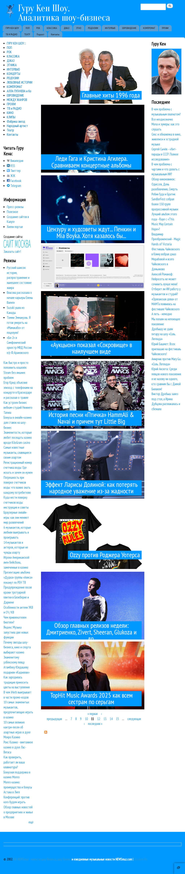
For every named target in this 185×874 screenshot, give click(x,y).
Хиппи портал (15, 227)
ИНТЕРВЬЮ (110, 28)
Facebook (15, 181)
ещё (31, 822)
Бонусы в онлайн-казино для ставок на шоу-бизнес (18, 422)
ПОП (28, 28)
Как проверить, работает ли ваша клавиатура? (14, 762)
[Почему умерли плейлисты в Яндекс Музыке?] (92, 287)
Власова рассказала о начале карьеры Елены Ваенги (20, 297)
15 (117, 719)
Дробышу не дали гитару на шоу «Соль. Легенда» (164, 334)
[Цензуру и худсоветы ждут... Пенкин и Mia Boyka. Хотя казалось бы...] (92, 243)
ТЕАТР (27, 34)
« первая (93, 714)
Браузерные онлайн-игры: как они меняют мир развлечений (16, 517)
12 (98, 719)
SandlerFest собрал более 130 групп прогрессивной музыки (165, 204)
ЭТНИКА (12, 65)
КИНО (10, 113)
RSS (12, 166)
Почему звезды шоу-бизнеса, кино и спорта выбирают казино (17, 647)
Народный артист (17, 126)
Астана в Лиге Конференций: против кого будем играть (16, 797)
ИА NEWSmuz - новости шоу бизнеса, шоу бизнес (42, 859)
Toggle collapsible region (179, 868)
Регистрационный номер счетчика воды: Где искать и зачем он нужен (18, 467)
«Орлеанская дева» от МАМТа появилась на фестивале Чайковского (166, 304)
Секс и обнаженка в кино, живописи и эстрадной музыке (166, 139)
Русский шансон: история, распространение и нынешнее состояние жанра (19, 277)
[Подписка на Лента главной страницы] (46, 732)
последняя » (95, 723)
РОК (38, 28)
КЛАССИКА (52, 28)
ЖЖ (12, 175)
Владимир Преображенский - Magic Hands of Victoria (166, 239)
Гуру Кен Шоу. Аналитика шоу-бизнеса (64, 13)
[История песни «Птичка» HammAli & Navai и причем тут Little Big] (92, 429)
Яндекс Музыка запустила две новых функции (16, 632)
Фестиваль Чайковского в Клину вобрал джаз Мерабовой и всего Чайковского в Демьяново (166, 259)
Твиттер (15, 170)
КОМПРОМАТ (149, 28)
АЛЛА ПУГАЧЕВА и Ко (19, 91)
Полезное (12, 211)
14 (111, 719)
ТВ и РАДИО (14, 108)
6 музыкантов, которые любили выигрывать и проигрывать (17, 532)
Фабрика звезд (16, 121)
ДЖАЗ (66, 28)
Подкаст (40, 34)
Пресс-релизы (15, 207)
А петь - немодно (162, 314)
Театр (10, 130)
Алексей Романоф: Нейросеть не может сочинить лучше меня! (164, 279)
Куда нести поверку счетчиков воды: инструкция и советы (16, 502)
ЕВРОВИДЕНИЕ (129, 28)
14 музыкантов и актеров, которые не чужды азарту (16, 547)
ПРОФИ (165, 28)
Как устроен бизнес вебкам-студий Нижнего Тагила (18, 407)
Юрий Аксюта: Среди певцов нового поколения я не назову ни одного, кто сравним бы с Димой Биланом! (166, 379)
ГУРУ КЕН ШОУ (12, 28)
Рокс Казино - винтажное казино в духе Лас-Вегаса (18, 747)
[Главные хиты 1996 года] (92, 102)
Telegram (15, 185)
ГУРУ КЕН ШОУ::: (16, 43)
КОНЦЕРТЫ (13, 73)
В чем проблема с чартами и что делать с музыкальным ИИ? (166, 169)
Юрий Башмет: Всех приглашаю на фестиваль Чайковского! (166, 349)
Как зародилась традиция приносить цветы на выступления (17, 682)
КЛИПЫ (11, 117)
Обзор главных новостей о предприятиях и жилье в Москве (18, 812)
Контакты (55, 34)
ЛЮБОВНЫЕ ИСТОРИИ (19, 82)
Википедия (16, 160)
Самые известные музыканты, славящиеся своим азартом (17, 452)
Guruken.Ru (140, 859)
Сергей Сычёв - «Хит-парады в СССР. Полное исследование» (165, 154)
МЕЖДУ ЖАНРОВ (17, 100)
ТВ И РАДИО (11, 34)
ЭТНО (78, 28)
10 (86, 719)
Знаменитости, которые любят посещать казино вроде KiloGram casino (18, 437)
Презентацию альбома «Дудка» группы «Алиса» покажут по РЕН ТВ (18, 577)
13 (105, 719)
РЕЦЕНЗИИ (93, 28)
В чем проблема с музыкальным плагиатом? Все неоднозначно (166, 114)
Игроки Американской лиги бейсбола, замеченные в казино (16, 562)
